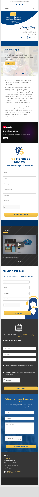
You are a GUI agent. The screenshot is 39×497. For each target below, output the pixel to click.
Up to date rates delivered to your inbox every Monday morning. (20, 373)
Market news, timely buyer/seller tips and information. (19, 366)
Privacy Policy (28, 480)
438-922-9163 (33, 34)
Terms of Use (22, 480)
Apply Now (10, 63)
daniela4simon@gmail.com (29, 32)
